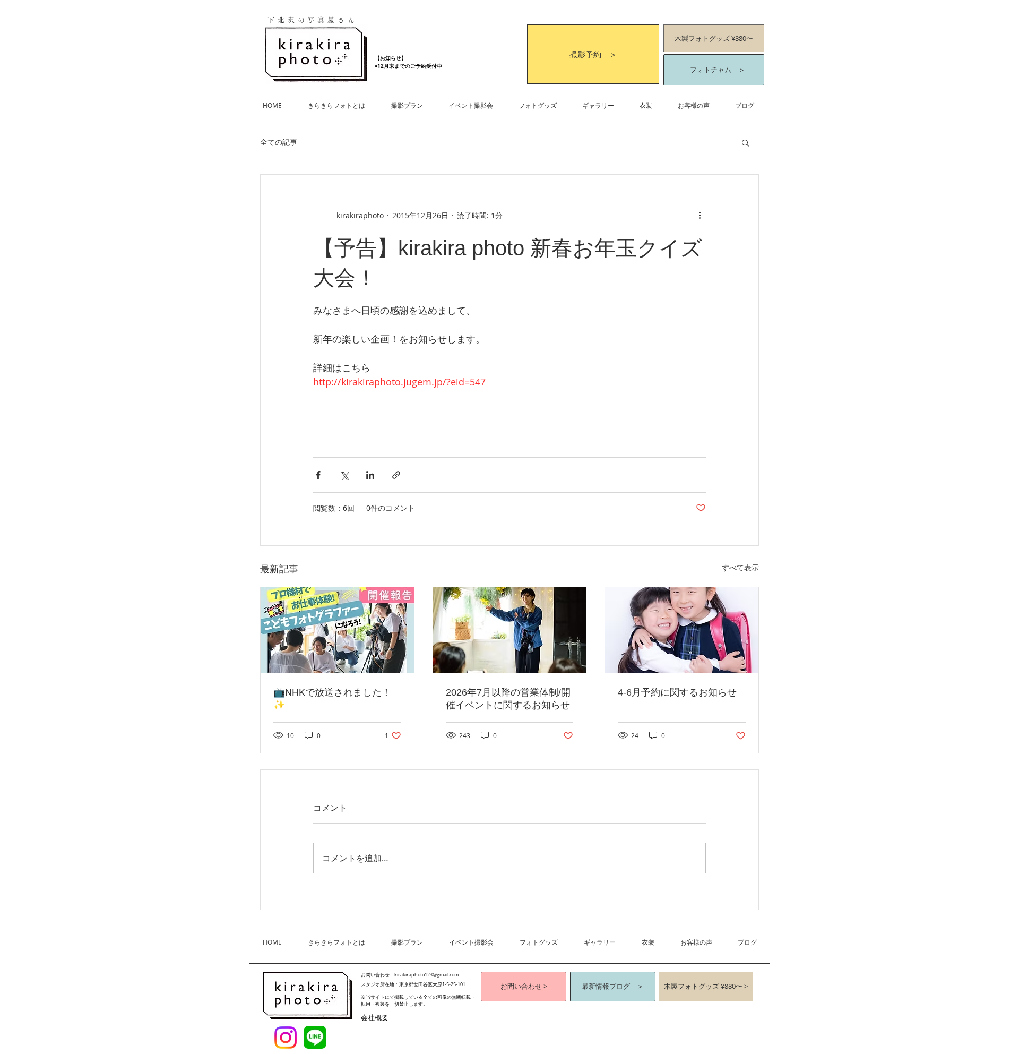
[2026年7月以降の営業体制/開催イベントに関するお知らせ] (509, 630)
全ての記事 (278, 142)
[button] (407, 105)
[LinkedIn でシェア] (370, 475)
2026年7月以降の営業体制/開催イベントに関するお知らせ (508, 698)
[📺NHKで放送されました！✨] (337, 630)
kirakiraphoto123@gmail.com (426, 975)
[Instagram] (285, 1037)
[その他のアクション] (699, 215)
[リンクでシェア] (396, 475)
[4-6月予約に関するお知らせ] (681, 630)
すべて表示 (740, 567)
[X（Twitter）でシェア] (344, 475)
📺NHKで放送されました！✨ (332, 698)
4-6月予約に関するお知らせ (677, 692)
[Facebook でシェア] (318, 475)
